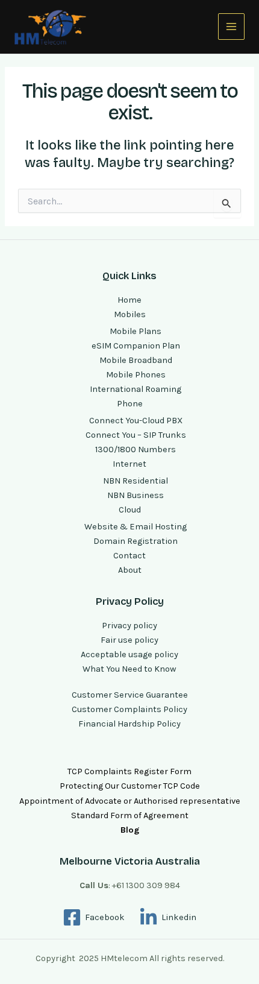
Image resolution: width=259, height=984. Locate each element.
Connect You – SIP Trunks (136, 435)
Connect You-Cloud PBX (136, 420)
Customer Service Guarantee (130, 695)
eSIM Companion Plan (136, 346)
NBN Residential (135, 481)
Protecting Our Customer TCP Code (130, 786)
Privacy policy (129, 625)
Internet (129, 464)
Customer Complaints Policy (129, 709)
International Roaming (135, 389)
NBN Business (135, 495)
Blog (129, 830)
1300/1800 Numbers (135, 449)
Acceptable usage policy (129, 654)
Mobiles (130, 314)
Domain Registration (135, 541)
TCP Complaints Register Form (129, 771)
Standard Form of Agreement (130, 815)
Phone (130, 404)
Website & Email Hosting (135, 527)
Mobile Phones (136, 375)
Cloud (130, 510)
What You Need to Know (129, 669)
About (130, 570)
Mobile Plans (135, 331)
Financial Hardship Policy (129, 724)
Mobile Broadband (135, 360)
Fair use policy (129, 640)
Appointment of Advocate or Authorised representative (129, 801)
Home (129, 300)
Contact (129, 555)
